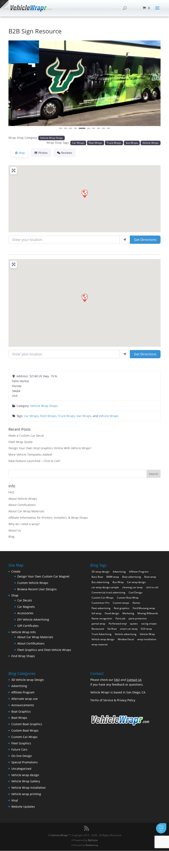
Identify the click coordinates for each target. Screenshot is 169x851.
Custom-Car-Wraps (103, 597)
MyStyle (93, 840)
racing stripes (149, 623)
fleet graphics (121, 608)
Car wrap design (136, 582)
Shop (14, 595)
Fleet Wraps (95, 142)
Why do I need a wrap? (24, 524)
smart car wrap (128, 629)
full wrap (96, 613)
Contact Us (134, 680)
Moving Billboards (147, 613)
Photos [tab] (43, 153)
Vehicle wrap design (103, 639)
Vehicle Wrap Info (23, 632)
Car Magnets (26, 606)
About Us (14, 530)
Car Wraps (78, 142)
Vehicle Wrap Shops (51, 137)
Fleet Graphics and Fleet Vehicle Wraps (44, 649)
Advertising (119, 571)
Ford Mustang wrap (144, 608)
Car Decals (24, 600)
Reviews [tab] (66, 153)
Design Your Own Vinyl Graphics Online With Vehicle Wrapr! (49, 448)
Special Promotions (24, 762)
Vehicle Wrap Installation (28, 787)
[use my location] (124, 240)
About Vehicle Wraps (22, 499)
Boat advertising (131, 577)
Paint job (120, 618)
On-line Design (21, 755)
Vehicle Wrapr (59, 835)
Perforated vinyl (118, 623)
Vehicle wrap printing (26, 794)
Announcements (22, 705)
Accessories (25, 613)
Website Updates (23, 806)
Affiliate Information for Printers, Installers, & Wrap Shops (48, 518)
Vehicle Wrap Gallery (25, 781)
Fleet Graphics (21, 743)
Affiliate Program (139, 571)
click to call (152, 587)
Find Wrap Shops (23, 656)
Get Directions (145, 239)
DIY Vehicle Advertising (33, 619)
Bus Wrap (118, 582)
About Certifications (22, 505)
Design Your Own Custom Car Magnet (43, 576)
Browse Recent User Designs (37, 589)
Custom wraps (121, 603)
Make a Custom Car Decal (26, 435)
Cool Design (135, 592)
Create (15, 571)
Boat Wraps (19, 717)
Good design (112, 613)
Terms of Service (101, 700)
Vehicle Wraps (150, 142)
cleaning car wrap (132, 587)
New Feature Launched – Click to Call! (34, 461)
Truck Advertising (101, 634)
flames (136, 603)
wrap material (100, 644)
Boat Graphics (21, 711)
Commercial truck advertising (108, 592)
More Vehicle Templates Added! (30, 454)
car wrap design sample (105, 587)
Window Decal (126, 639)
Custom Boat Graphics (26, 724)
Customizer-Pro (100, 603)
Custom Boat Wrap (127, 597)
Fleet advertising (101, 608)
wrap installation (146, 639)
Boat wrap (150, 577)
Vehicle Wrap (147, 634)
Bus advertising (100, 582)
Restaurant (98, 629)
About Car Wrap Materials (26, 511)
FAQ (11, 492)
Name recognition (102, 618)
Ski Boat (112, 629)
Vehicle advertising (125, 634)
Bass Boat (97, 577)
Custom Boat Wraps (25, 730)
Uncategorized (21, 768)
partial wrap (98, 623)
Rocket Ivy (92, 845)
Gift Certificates (28, 625)
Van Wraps (132, 142)
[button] (19, 87)
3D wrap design (100, 571)
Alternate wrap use (24, 698)
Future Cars (19, 749)
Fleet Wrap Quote (20, 442)
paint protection (138, 618)
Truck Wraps (114, 142)
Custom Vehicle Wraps (32, 582)
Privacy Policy (126, 700)
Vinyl (14, 800)
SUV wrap (146, 629)
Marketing (128, 613)
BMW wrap (112, 577)
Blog (11, 537)
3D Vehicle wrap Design (27, 679)
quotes (134, 623)
